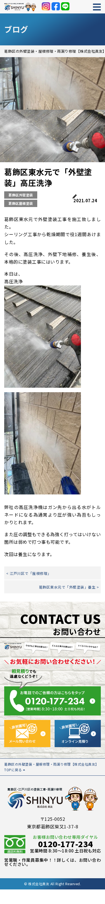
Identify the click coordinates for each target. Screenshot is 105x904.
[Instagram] (46, 6)
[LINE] (65, 6)
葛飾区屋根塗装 (20, 203)
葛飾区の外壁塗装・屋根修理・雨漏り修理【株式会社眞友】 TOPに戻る (51, 767)
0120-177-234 (65, 844)
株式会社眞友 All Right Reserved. (54, 883)
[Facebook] (56, 6)
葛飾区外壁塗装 (20, 194)
